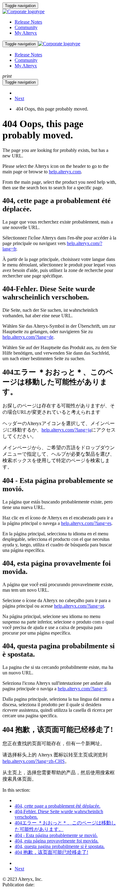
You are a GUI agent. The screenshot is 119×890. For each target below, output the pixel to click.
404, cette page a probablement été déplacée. (57, 806)
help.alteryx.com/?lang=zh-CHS (33, 761)
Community (26, 27)
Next (19, 98)
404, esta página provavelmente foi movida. (57, 840)
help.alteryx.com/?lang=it (82, 688)
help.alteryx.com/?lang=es (86, 523)
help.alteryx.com (65, 171)
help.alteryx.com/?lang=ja (66, 429)
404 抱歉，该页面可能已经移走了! (51, 852)
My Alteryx (26, 33)
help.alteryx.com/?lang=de (27, 337)
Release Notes (28, 22)
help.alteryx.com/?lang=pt (79, 606)
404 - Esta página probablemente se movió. (56, 835)
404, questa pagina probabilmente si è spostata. (60, 846)
